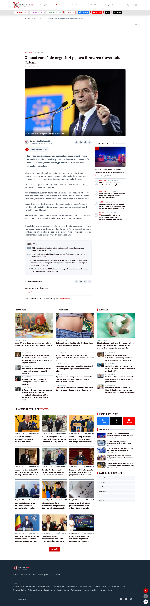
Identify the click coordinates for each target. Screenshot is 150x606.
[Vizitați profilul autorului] (27, 142)
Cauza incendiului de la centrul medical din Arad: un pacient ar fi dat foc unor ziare (109, 172)
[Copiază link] (76, 142)
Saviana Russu (89, 533)
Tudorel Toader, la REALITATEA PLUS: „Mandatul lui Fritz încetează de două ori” (120, 368)
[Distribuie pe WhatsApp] (85, 142)
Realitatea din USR (71, 587)
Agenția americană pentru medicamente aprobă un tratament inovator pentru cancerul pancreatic (74, 379)
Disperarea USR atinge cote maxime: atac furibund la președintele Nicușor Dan (81, 472)
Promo (101, 213)
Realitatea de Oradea (101, 587)
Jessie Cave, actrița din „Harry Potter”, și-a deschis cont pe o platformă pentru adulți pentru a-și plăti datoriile (37, 359)
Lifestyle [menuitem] (107, 5)
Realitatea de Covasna (85, 587)
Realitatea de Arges (63, 590)
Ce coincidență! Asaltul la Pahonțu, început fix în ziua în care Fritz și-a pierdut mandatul (59, 255)
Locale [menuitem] (87, 5)
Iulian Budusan (34, 433)
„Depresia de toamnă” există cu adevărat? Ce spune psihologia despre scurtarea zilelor (74, 368)
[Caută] (128, 5)
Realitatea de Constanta (35, 590)
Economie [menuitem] (79, 5)
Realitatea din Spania (106, 590)
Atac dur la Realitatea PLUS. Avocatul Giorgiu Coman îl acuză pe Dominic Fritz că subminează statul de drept (59, 270)
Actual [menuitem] (65, 5)
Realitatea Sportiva (18, 587)
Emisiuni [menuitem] (51, 5)
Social (97, 176)
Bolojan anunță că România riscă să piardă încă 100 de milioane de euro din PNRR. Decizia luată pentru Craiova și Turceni (27, 541)
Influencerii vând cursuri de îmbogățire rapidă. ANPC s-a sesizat (34, 381)
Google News (64, 298)
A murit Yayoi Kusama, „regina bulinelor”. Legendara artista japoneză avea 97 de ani (33, 344)
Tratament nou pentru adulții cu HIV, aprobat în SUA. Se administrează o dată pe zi (75, 357)
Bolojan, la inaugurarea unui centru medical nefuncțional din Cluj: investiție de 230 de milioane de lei (27, 508)
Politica (42, 18)
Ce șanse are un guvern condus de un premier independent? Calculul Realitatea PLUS (79, 540)
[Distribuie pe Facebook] (81, 142)
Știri (35, 18)
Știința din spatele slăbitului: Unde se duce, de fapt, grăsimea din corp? (74, 344)
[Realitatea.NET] (24, 5)
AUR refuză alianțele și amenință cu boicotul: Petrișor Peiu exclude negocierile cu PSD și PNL (58, 249)
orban (28, 292)
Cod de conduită (56, 575)
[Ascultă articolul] (145, 590)
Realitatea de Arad (49, 590)
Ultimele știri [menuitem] (42, 5)
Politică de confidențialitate (41, 575)
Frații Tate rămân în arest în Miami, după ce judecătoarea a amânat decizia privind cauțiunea (120, 390)
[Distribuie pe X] (90, 142)
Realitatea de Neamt (58, 587)
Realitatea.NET (43, 141)
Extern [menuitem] (100, 5)
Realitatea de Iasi (76, 590)
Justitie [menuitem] (71, 5)
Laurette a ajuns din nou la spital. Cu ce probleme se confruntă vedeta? (36, 371)
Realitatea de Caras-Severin (117, 587)
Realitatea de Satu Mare (90, 590)
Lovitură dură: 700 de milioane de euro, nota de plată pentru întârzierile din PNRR (112, 196)
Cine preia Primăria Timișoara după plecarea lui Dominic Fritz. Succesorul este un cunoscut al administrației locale (54, 508)
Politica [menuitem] (58, 5)
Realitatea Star (30, 587)
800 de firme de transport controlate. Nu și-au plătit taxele (112, 184)
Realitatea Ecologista (43, 587)
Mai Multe (54, 549)
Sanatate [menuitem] (94, 5)
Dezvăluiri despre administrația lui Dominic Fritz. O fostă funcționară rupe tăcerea (53, 540)
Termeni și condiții (25, 575)
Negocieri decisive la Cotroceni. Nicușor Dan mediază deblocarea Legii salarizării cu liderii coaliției (112, 206)
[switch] (135, 5)
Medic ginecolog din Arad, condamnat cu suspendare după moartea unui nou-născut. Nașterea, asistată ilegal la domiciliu (115, 347)
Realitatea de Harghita (19, 590)
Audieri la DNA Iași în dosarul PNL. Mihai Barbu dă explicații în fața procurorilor (119, 379)
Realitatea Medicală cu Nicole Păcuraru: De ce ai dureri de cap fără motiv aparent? (74, 388)
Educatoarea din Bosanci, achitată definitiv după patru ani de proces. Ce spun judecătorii (119, 357)
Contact (15, 575)
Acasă (28, 18)
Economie (102, 180)
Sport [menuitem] (114, 5)
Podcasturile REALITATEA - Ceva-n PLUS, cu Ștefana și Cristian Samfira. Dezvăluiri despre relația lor (110, 218)
